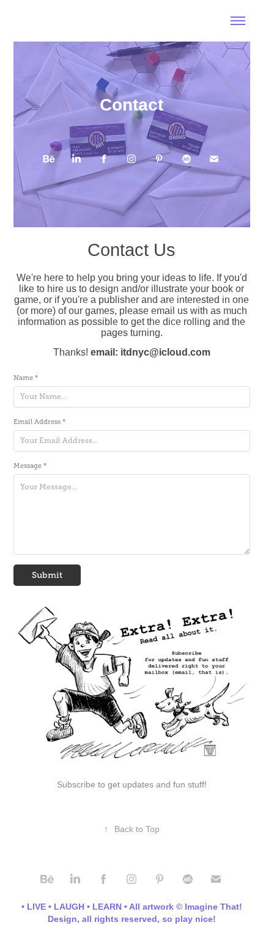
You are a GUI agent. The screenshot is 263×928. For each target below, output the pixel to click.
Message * (29, 465)
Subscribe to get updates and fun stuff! (132, 784)
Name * (25, 377)
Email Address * (39, 421)
